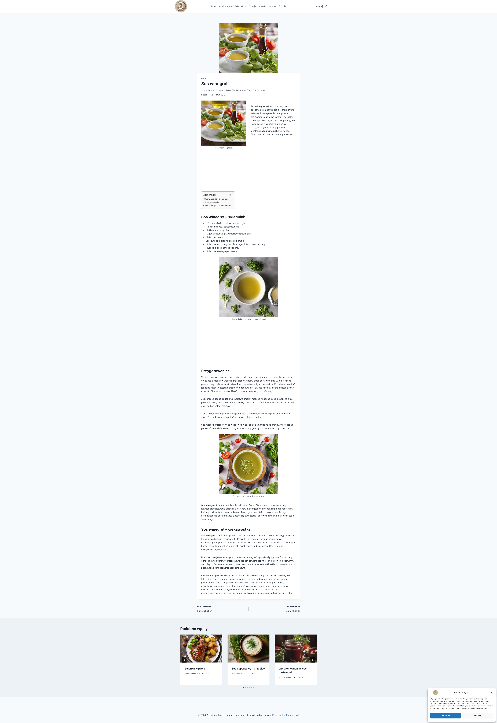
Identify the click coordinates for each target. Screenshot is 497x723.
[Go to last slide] (184, 660)
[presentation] (201, 649)
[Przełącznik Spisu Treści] (229, 195)
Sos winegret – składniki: (216, 199)
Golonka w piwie (194, 668)
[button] (492, 692)
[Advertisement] (248, 173)
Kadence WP (292, 715)
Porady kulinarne (267, 6)
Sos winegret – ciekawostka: (218, 205)
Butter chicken (204, 608)
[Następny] (312, 660)
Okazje (252, 6)
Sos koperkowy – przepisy (248, 668)
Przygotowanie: (212, 202)
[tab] (243, 687)
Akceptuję (445, 715)
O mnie (282, 6)
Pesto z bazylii (292, 608)
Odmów (477, 715)
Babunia (209, 95)
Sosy (203, 79)
